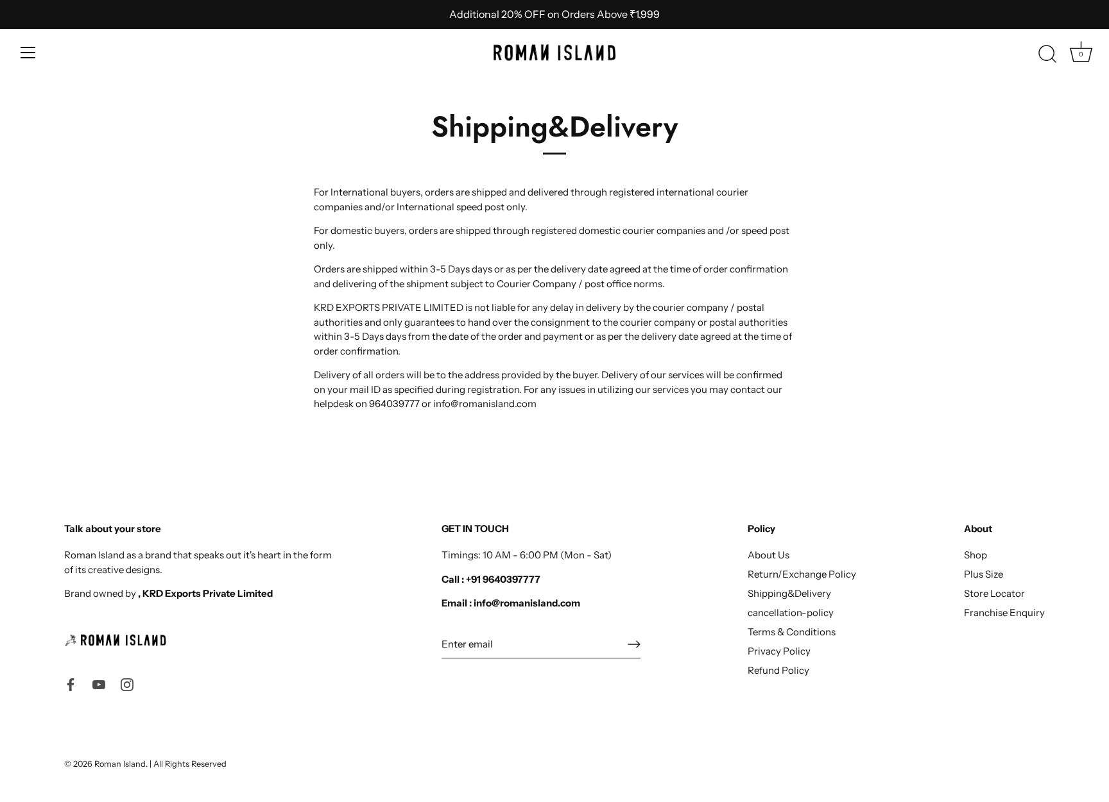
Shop (975, 555)
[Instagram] (127, 684)
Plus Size (983, 574)
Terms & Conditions (792, 632)
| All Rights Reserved (188, 764)
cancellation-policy (791, 612)
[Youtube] (98, 684)
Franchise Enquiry (1004, 612)
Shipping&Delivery (789, 593)
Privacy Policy (779, 651)
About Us (768, 555)
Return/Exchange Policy (802, 574)
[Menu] (28, 52)
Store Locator (994, 593)
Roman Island (120, 764)
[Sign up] (634, 644)
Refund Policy (778, 670)
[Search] (1047, 54)
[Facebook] (70, 684)
